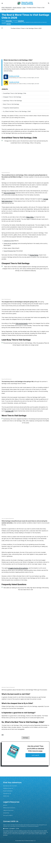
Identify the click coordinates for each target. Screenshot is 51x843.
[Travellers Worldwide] (25, 3)
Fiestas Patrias (34, 255)
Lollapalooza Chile (9, 240)
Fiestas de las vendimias (10, 243)
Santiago (25, 737)
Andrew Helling (9, 20)
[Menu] (2, 3)
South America (17, 7)
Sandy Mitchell (21, 20)
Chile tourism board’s (22, 323)
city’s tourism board (9, 192)
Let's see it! (35, 755)
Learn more (8, 23)
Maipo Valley (30, 217)
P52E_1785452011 (7, 7)
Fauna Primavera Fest (10, 251)
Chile (24, 7)
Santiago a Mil (9, 411)
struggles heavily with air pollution (18, 568)
